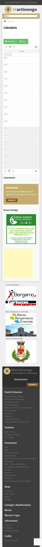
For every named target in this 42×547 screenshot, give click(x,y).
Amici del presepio (11, 453)
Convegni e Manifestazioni (18, 504)
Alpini (7, 450)
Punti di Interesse (13, 392)
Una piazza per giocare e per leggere (18, 481)
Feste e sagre (9, 494)
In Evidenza (9, 491)
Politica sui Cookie (11, 540)
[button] (36, 171)
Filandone (8, 413)
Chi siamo (8, 525)
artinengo (25, 9)
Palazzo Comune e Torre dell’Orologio (18, 408)
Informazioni (11, 520)
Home (5, 21)
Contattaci (8, 528)
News (7, 486)
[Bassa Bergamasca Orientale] (21, 336)
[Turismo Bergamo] (21, 309)
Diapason (8, 473)
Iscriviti (12, 200)
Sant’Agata (9, 416)
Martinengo (21, 370)
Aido (6, 447)
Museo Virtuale (10, 475)
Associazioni (11, 442)
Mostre (7, 497)
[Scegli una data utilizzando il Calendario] (10, 47)
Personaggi (9, 437)
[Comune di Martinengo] (21, 363)
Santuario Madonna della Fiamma (17, 422)
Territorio (9, 427)
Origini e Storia (10, 432)
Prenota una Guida (11, 531)
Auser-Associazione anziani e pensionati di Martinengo (20, 460)
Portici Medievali (11, 411)
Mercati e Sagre (12, 515)
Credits (8, 536)
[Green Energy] (21, 229)
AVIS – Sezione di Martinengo (15, 464)
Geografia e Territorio (12, 435)
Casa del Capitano (11, 405)
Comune (8, 470)
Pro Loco (8, 478)
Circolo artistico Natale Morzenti (16, 467)
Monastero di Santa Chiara (14, 399)
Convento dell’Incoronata (14, 397)
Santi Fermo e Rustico (13, 419)
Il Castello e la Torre (12, 402)
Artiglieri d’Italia (10, 456)
